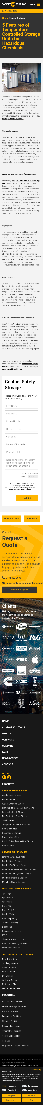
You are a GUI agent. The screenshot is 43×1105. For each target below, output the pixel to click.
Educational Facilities (11, 1016)
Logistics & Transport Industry (15, 1045)
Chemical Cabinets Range (14, 852)
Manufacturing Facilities (13, 1001)
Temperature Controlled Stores (16, 824)
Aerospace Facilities (11, 1036)
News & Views (10, 758)
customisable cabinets (12, 369)
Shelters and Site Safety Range (17, 954)
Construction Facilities (12, 1026)
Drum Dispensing (9, 918)
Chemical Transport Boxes (14, 939)
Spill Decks (7, 902)
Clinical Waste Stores (11, 837)
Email (23, 476)
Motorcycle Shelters (11, 984)
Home (5, 18)
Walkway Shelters (10, 980)
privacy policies (26, 489)
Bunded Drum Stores (11, 795)
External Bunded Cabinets (13, 857)
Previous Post (11, 518)
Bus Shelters (7, 976)
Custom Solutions (13, 727)
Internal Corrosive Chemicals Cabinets (19, 869)
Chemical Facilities (10, 1021)
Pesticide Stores (9, 829)
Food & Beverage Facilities (14, 1006)
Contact (7, 764)
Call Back (32, 476)
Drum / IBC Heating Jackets (14, 943)
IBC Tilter (6, 935)
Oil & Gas (6, 1041)
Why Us (6, 733)
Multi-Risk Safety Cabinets (13, 882)
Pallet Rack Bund (9, 910)
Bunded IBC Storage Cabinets (15, 865)
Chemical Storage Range (14, 790)
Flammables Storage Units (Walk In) (18, 808)
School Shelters (9, 967)
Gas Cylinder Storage (11, 833)
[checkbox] (4, 1086)
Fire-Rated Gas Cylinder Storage (16, 873)
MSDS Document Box (12, 947)
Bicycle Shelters (9, 959)
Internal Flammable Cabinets (14, 878)
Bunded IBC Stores (10, 799)
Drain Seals (7, 927)
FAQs (5, 752)
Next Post (32, 518)
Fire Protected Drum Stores (14, 816)
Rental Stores (8, 845)
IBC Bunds (6, 906)
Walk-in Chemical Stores (13, 804)
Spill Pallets (7, 897)
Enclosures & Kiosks (11, 988)
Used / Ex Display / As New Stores (17, 841)
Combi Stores (8, 820)
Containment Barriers (11, 931)
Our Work (8, 739)
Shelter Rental (8, 971)
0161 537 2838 (11, 11)
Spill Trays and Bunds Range (16, 889)
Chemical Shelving (10, 922)
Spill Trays (6, 893)
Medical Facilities (10, 1011)
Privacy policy (36, 1070)
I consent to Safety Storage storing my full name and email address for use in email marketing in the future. (22, 486)
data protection (14, 489)
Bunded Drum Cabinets (12, 861)
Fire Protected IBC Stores (13, 812)
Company (7, 745)
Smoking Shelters (10, 963)
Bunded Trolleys (9, 914)
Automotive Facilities (11, 1031)
